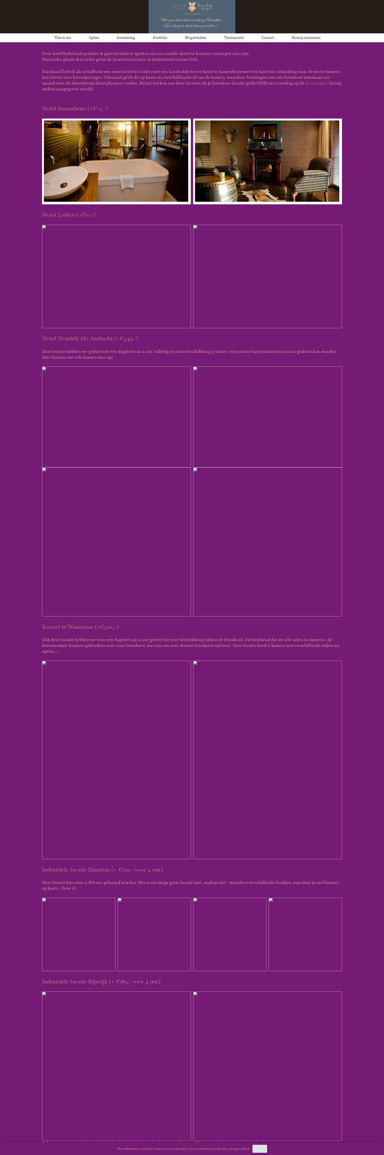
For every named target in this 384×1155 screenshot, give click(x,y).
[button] (74, 38)
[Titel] (192, 16)
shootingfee (316, 83)
